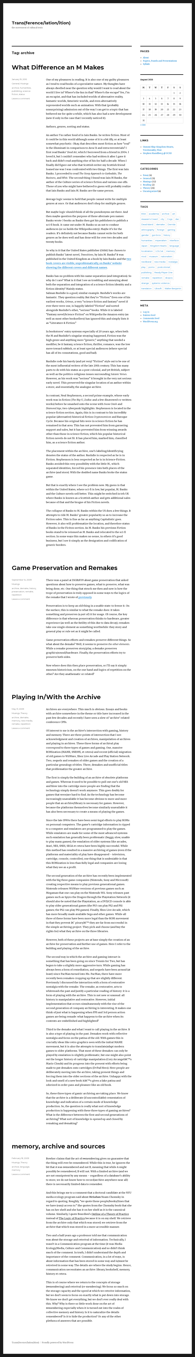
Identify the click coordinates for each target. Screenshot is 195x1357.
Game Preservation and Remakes (64, 568)
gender (145, 235)
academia (154, 214)
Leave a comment (21, 98)
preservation (18, 591)
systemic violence (161, 283)
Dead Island (147, 224)
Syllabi (146, 64)
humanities (25, 88)
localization (147, 251)
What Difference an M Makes (58, 67)
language (24, 1167)
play (143, 267)
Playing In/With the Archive (56, 697)
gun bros (156, 235)
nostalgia (172, 262)
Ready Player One (163, 272)
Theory (24, 713)
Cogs (169, 219)
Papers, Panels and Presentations (160, 61)
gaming (171, 230)
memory (16, 720)
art (173, 214)
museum (153, 256)
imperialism (161, 240)
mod (143, 256)
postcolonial (164, 267)
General (16, 83)
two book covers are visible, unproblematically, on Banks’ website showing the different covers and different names (88, 263)
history (32, 588)
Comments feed (151, 318)
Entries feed (149, 315)
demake (24, 588)
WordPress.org (150, 321)
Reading (147, 185)
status (22, 94)
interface (174, 240)
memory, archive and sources (58, 1146)
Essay (146, 175)
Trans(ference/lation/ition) (41, 22)
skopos (168, 278)
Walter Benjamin (173, 288)
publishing (17, 91)
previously (84, 597)
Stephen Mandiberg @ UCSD (157, 153)
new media (26, 720)
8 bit (143, 214)
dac (177, 219)
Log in (146, 312)
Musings (24, 83)
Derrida (171, 224)
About (146, 57)
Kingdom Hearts (158, 246)
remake (29, 591)
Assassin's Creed (149, 219)
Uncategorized (150, 191)
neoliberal (146, 262)
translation (146, 288)
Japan (144, 246)
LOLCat (159, 251)
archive (15, 88)
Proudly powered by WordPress (57, 1342)
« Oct (142, 125)
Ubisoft (158, 288)
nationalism (166, 256)
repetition (17, 595)
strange (145, 283)
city (162, 219)
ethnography (147, 230)
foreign (160, 230)
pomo (152, 267)
